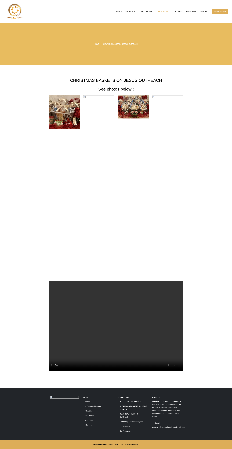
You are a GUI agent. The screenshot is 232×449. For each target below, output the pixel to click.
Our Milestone (125, 426)
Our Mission (89, 415)
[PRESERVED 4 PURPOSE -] (15, 11)
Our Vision (89, 420)
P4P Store (191, 11)
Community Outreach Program (131, 421)
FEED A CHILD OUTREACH (130, 401)
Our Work (163, 11)
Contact (204, 11)
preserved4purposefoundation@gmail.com (168, 427)
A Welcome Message (93, 406)
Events (178, 11)
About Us (130, 11)
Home (119, 11)
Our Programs (125, 431)
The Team (89, 425)
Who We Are (146, 11)
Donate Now (220, 11)
